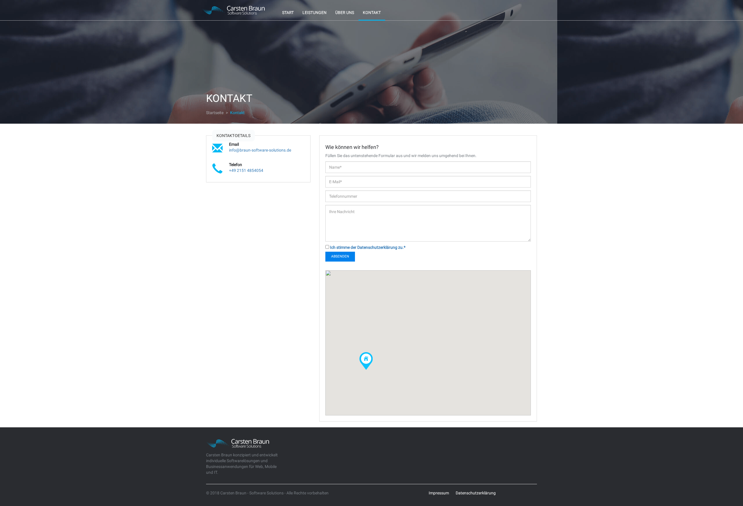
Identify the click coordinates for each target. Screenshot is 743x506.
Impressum (439, 493)
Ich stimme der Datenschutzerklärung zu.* (367, 247)
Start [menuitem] (288, 12)
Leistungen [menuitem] (314, 12)
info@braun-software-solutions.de (260, 150)
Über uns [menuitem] (344, 12)
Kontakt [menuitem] (372, 12)
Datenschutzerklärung (476, 493)
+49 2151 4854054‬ (246, 170)
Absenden (340, 256)
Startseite (214, 112)
